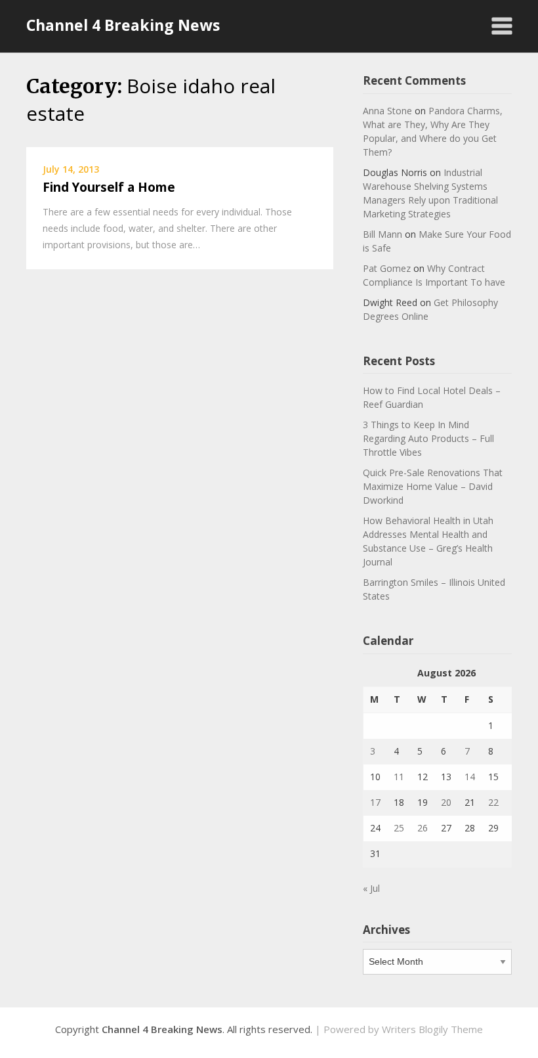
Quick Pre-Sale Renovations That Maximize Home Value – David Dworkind (433, 486)
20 (446, 802)
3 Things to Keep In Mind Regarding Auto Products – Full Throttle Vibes (428, 438)
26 (422, 828)
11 (399, 776)
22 (493, 802)
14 (470, 776)
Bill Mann (382, 234)
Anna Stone (387, 110)
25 (399, 828)
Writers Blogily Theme (432, 1029)
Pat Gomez (387, 268)
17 (375, 802)
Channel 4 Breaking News (123, 24)
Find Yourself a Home (109, 187)
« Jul (371, 888)
